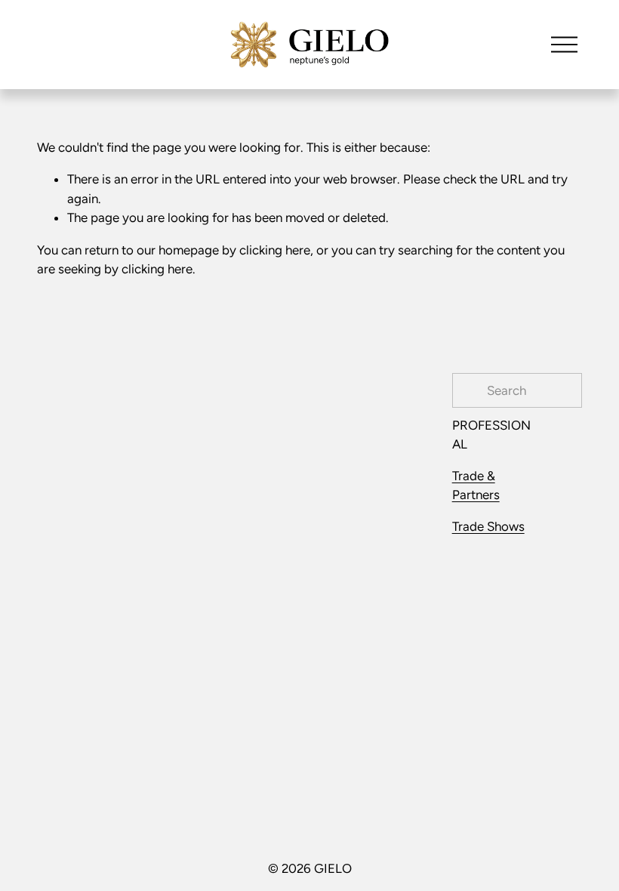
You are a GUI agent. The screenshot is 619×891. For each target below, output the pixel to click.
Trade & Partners (476, 485)
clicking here (274, 249)
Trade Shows (488, 526)
